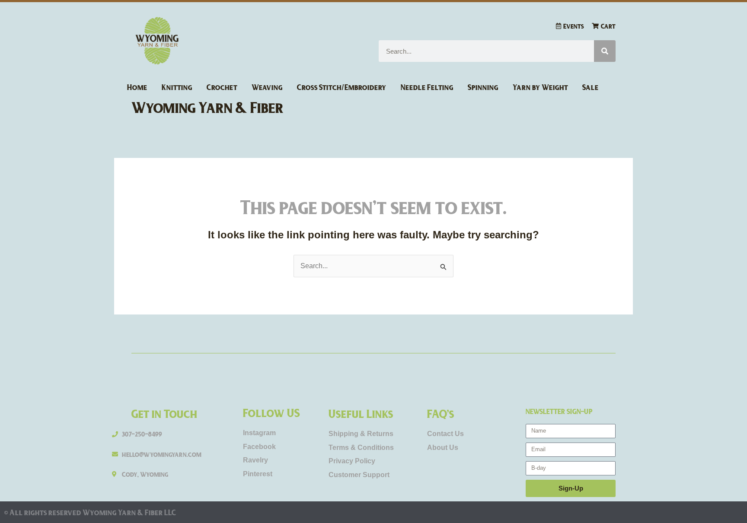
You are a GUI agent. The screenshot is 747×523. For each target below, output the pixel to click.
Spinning (483, 87)
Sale (590, 87)
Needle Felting (427, 87)
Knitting (177, 87)
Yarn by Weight (540, 87)
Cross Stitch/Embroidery (341, 87)
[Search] (605, 51)
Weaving (267, 87)
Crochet (222, 87)
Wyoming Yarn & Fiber (207, 107)
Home (137, 87)
